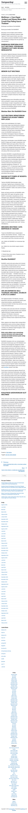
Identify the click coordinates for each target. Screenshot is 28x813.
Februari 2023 (4, 601)
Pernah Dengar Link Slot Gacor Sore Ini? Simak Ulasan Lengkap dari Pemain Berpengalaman (12, 483)
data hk (3, 632)
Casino (14, 749)
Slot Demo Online (14, 777)
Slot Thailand (14, 788)
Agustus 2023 (4, 586)
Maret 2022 (3, 620)
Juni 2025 (3, 533)
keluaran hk (3, 629)
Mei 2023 (3, 593)
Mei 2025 (3, 536)
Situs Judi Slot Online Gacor (14, 767)
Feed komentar (14, 804)
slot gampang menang (6, 651)
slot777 (3, 664)
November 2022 (4, 608)
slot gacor (3, 653)
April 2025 (3, 538)
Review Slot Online (14, 764)
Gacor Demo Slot (14, 750)
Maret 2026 (3, 512)
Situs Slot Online (14, 770)
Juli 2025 (3, 531)
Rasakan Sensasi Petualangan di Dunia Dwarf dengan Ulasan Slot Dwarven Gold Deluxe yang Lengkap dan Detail (13, 487)
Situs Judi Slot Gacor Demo (14, 766)
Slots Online (14, 794)
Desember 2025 (4, 519)
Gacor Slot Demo (14, 752)
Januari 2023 (4, 603)
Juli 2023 (3, 589)
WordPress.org (14, 805)
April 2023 (3, 596)
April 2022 (3, 618)
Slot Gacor (14, 780)
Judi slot (3, 666)
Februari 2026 (4, 514)
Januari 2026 (4, 516)
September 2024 (4, 555)
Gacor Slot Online (14, 753)
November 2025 (4, 521)
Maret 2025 (3, 540)
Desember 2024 (4, 548)
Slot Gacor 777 (14, 781)
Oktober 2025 (4, 524)
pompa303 (3, 643)
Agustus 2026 (4, 504)
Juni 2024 (3, 562)
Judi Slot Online (14, 757)
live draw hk (3, 648)
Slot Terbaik (14, 787)
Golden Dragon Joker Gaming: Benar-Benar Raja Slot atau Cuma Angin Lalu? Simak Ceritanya (13, 497)
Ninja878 (3, 645)
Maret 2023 (3, 598)
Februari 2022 (4, 622)
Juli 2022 (3, 615)
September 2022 (4, 613)
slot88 (2, 658)
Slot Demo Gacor (14, 775)
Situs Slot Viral (14, 771)
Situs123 (3, 637)
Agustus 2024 (4, 557)
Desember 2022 (4, 606)
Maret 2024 (3, 569)
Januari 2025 (4, 545)
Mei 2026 (3, 509)
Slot (14, 773)
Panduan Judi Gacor (14, 759)
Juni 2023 (3, 591)
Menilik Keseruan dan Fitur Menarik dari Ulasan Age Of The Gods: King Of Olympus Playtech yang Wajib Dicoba (13, 490)
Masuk (14, 801)
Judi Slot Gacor (14, 756)
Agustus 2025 (4, 528)
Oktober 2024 (4, 552)
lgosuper (3, 661)
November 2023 (4, 579)
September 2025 (4, 526)
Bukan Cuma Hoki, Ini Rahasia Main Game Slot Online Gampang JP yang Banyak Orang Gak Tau (12, 494)
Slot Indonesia (14, 782)
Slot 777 (14, 774)
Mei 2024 (3, 565)
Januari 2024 (4, 574)
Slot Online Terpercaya (14, 785)
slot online (3, 656)
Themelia (14, 810)
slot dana (6, 367)
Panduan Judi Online (14, 760)
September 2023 (4, 584)
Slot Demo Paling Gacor (14, 778)
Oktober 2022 (4, 610)
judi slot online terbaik (11, 454)
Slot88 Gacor (14, 791)
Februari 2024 (4, 572)
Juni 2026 (3, 507)
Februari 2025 (4, 543)
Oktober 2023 (4, 581)
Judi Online (14, 754)
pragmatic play (14, 763)
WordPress (22, 808)
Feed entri (14, 802)
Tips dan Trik (14, 795)
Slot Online (9, 452)
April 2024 (3, 567)
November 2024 (4, 550)
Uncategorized (14, 796)
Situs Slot (14, 768)
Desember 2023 (4, 577)
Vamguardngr (12, 808)
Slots (14, 792)
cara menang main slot (14, 747)
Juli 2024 (3, 560)
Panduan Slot (14, 761)
